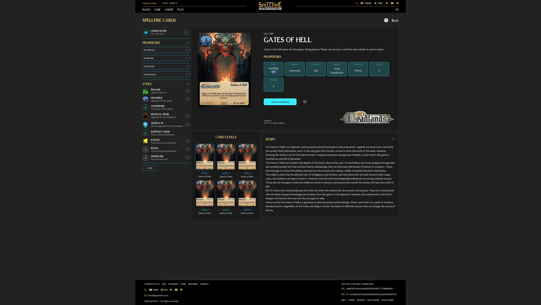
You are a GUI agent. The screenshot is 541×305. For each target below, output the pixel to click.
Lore (157, 9)
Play (180, 9)
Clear (149, 168)
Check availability (280, 102)
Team (183, 284)
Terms (351, 300)
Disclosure (388, 300)
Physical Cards (149, 3)
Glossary (173, 284)
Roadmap (193, 284)
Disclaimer (373, 300)
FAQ (164, 284)
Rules (146, 9)
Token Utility (152, 284)
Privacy (361, 300)
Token (169, 3)
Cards (169, 9)
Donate (204, 284)
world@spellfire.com (158, 295)
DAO (343, 300)
